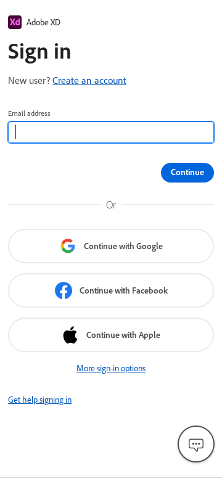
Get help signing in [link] (40, 399)
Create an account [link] (89, 80)
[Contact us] (196, 444)
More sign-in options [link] (111, 368)
